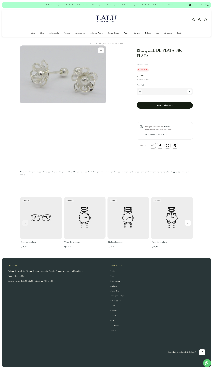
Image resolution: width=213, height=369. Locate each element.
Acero (112, 306)
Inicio (92, 44)
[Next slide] (188, 223)
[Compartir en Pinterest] (175, 146)
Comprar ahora (165, 114)
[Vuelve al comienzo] (202, 352)
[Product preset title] (41, 218)
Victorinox (114, 325)
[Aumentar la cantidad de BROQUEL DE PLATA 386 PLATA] (189, 91)
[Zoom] (101, 50)
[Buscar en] (193, 19)
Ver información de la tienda (156, 134)
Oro (112, 320)
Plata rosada (115, 281)
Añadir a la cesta (165, 105)
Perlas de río (115, 291)
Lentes (113, 330)
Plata (112, 276)
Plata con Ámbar (117, 296)
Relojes (113, 315)
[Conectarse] (199, 19)
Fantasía (113, 286)
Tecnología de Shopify (188, 352)
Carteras (113, 310)
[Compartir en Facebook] (160, 146)
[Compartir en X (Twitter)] (167, 146)
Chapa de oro (115, 301)
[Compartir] (153, 146)
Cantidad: (140, 85)
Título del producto (28, 242)
